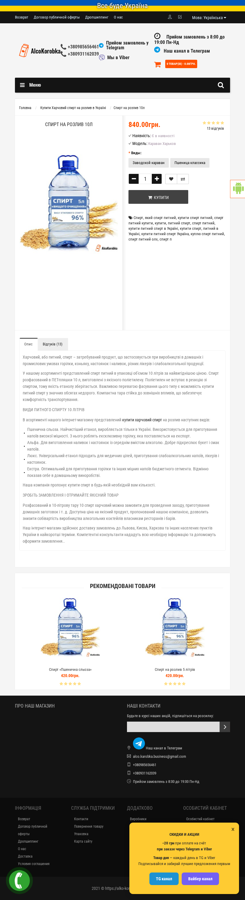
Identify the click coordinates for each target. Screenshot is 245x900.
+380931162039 (83, 54)
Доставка (25, 856)
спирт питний (203, 223)
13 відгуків (215, 128)
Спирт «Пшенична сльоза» (70, 669)
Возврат (21, 17)
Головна (25, 108)
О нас (118, 17)
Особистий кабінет (200, 819)
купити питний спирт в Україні (153, 228)
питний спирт (179, 223)
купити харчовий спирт (142, 419)
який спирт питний (160, 217)
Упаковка (81, 834)
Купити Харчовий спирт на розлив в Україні (73, 108)
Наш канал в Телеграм (186, 51)
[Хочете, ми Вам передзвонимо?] (19, 880)
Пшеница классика (189, 162)
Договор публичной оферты (57, 17)
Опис (28, 344)
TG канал (164, 878)
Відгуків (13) (52, 344)
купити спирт (190, 228)
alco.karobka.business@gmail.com (159, 756)
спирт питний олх (143, 239)
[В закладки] (171, 179)
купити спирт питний (195, 217)
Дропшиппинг (96, 17)
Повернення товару (88, 826)
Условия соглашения (34, 864)
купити (160, 223)
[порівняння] (183, 179)
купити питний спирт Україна (165, 234)
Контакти (81, 819)
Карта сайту (83, 841)
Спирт (138, 217)
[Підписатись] (225, 727)
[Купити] (56, 662)
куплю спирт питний (207, 234)
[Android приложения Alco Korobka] (237, 189)
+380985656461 (83, 47)
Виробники (138, 819)
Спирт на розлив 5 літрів (175, 669)
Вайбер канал (200, 878)
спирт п (166, 239)
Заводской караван (149, 162)
